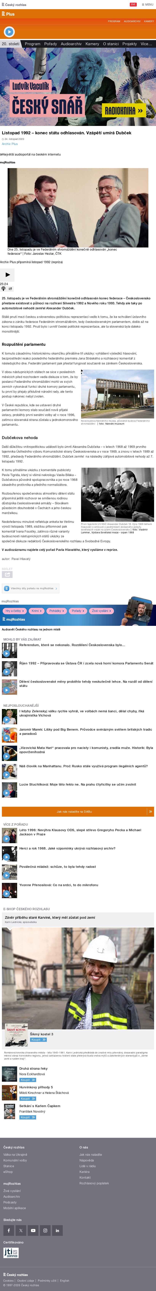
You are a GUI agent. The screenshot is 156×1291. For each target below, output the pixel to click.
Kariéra (84, 1172)
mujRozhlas (10, 601)
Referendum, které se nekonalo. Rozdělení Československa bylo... (72, 645)
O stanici (111, 44)
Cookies (8, 1280)
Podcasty (10, 1202)
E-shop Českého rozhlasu (26, 909)
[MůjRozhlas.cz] (7, 163)
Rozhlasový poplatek (94, 1183)
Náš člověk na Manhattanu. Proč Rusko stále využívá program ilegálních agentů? (83, 766)
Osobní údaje (25, 1280)
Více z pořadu (15, 824)
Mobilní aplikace (14, 1208)
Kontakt (85, 1177)
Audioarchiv (132, 21)
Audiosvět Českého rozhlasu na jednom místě (31, 629)
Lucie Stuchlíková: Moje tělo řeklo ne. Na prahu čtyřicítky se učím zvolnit (77, 784)
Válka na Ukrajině (15, 1154)
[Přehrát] (7, 275)
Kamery (149, 21)
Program (114, 21)
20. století (10, 44)
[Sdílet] (10, 289)
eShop (8, 1172)
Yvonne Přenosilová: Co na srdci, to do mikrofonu (58, 885)
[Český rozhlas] (14, 4)
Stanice (8, 1166)
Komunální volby (15, 1160)
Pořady (50, 44)
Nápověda (87, 1160)
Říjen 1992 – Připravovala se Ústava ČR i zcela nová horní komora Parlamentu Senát (86, 663)
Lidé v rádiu (88, 1166)
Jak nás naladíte (91, 1154)
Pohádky (55, 611)
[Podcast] (3, 289)
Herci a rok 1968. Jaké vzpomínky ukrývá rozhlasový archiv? (67, 848)
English (64, 1280)
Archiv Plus (10, 144)
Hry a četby (13, 611)
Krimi (35, 611)
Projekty (130, 44)
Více (146, 44)
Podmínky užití (47, 1280)
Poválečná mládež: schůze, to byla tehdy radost (57, 867)
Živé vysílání (100, 611)
